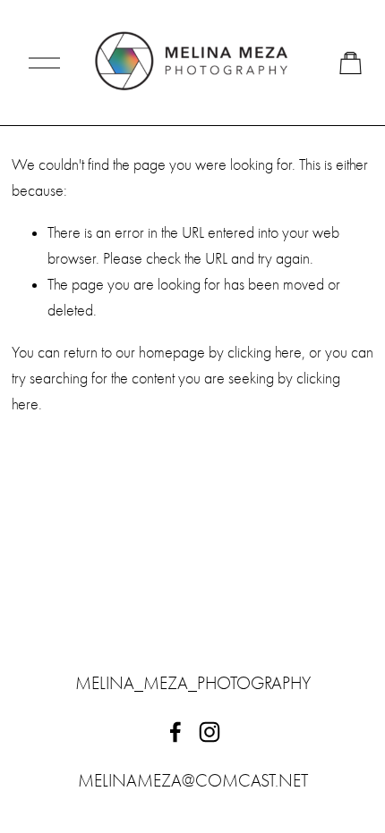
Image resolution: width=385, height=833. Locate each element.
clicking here (264, 352)
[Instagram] (209, 732)
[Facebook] (175, 732)
